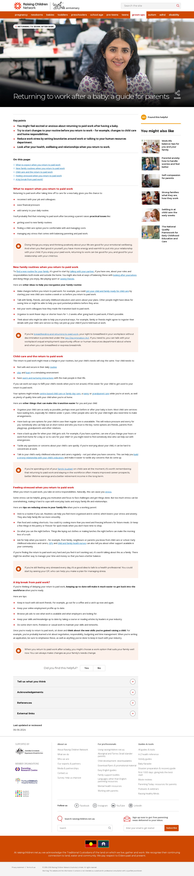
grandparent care (100, 393)
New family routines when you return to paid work (40, 168)
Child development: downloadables (115, 760)
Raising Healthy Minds (148, 793)
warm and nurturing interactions (38, 377)
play (19, 372)
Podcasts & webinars (148, 789)
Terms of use (31, 867)
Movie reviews (145, 779)
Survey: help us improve (69, 777)
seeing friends (67, 278)
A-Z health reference (148, 754)
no (99, 668)
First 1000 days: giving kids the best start (155, 773)
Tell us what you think (31, 681)
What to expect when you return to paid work (38, 164)
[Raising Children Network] (46, 5)
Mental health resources (110, 786)
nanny (86, 393)
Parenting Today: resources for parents (157, 784)
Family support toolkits (109, 775)
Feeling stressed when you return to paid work (39, 175)
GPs (51, 543)
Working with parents (108, 790)
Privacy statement (18, 867)
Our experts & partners (69, 763)
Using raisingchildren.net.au (111, 749)
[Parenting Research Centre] (26, 769)
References (24, 702)
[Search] (109, 828)
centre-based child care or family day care (60, 393)
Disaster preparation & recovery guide (157, 768)
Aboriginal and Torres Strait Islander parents (115, 754)
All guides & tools (146, 749)
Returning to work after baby (36, 26)
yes (87, 668)
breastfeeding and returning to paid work (56, 334)
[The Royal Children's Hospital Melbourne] (26, 781)
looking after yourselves (125, 275)
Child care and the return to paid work (34, 172)
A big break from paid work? (29, 179)
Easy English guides (107, 770)
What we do (63, 754)
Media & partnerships (68, 768)
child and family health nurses (72, 543)
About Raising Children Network (73, 749)
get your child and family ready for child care (107, 291)
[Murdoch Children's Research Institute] (26, 794)
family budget (65, 468)
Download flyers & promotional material (117, 765)
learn (28, 372)
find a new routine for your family (32, 271)
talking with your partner (82, 271)
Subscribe (171, 828)
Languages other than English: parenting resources (112, 780)
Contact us (63, 773)
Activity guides (145, 759)
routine (53, 367)
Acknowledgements (30, 692)
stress (108, 491)
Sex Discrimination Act (77, 338)
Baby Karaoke (144, 763)
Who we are (63, 759)
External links (26, 713)
